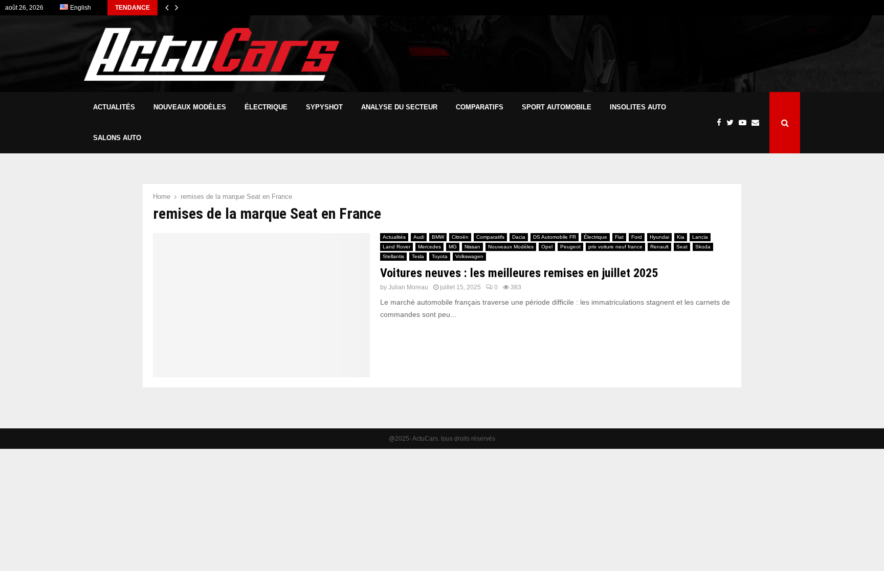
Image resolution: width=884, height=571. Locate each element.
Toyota (440, 256)
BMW (438, 237)
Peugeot (570, 246)
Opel (546, 246)
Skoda (703, 246)
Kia (680, 237)
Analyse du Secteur (399, 107)
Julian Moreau (408, 287)
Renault (659, 246)
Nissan (472, 246)
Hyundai (659, 237)
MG (453, 246)
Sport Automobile (556, 107)
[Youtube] (745, 123)
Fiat (619, 237)
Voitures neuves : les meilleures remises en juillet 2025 (519, 273)
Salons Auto (117, 138)
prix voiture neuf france (615, 246)
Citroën (460, 237)
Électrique (266, 107)
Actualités (114, 107)
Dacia (518, 237)
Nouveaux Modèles (189, 107)
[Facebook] (721, 123)
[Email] (758, 123)
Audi (418, 237)
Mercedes (429, 246)
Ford (636, 237)
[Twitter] (732, 123)
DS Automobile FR (554, 237)
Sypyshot (324, 107)
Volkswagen (469, 256)
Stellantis (393, 256)
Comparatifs (479, 107)
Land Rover (396, 246)
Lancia (700, 237)
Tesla (418, 256)
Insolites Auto (638, 107)
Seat (682, 246)
